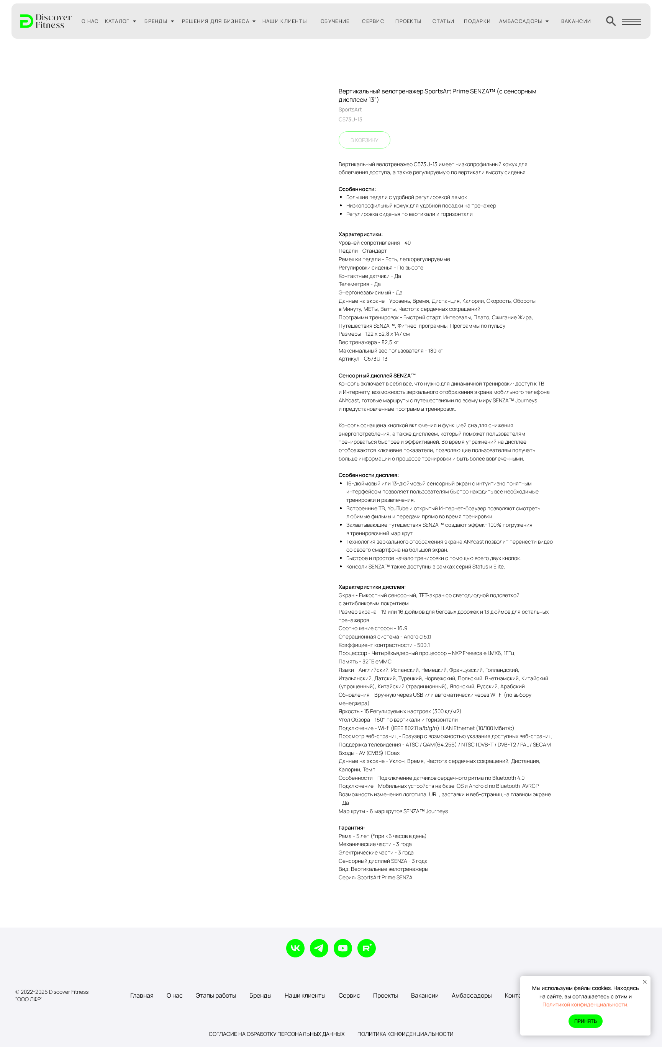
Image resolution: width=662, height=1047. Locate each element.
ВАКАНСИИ (576, 21)
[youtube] (343, 948)
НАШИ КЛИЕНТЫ (284, 21)
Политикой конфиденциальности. (585, 1004)
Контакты (518, 995)
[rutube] (366, 948)
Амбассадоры (472, 995)
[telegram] (319, 948)
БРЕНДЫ (155, 21)
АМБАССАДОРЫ (520, 21)
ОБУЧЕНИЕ (335, 21)
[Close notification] (645, 982)
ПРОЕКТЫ (408, 21)
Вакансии (425, 995)
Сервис (349, 995)
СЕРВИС (373, 21)
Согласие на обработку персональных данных (276, 1033)
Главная (142, 995)
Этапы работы (216, 995)
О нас (175, 995)
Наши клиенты (305, 995)
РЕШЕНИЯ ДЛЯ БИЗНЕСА (215, 21)
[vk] (295, 948)
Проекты (385, 995)
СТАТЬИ (443, 21)
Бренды (260, 995)
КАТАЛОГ (117, 21)
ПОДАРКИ (477, 21)
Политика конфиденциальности (405, 1033)
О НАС (90, 21)
